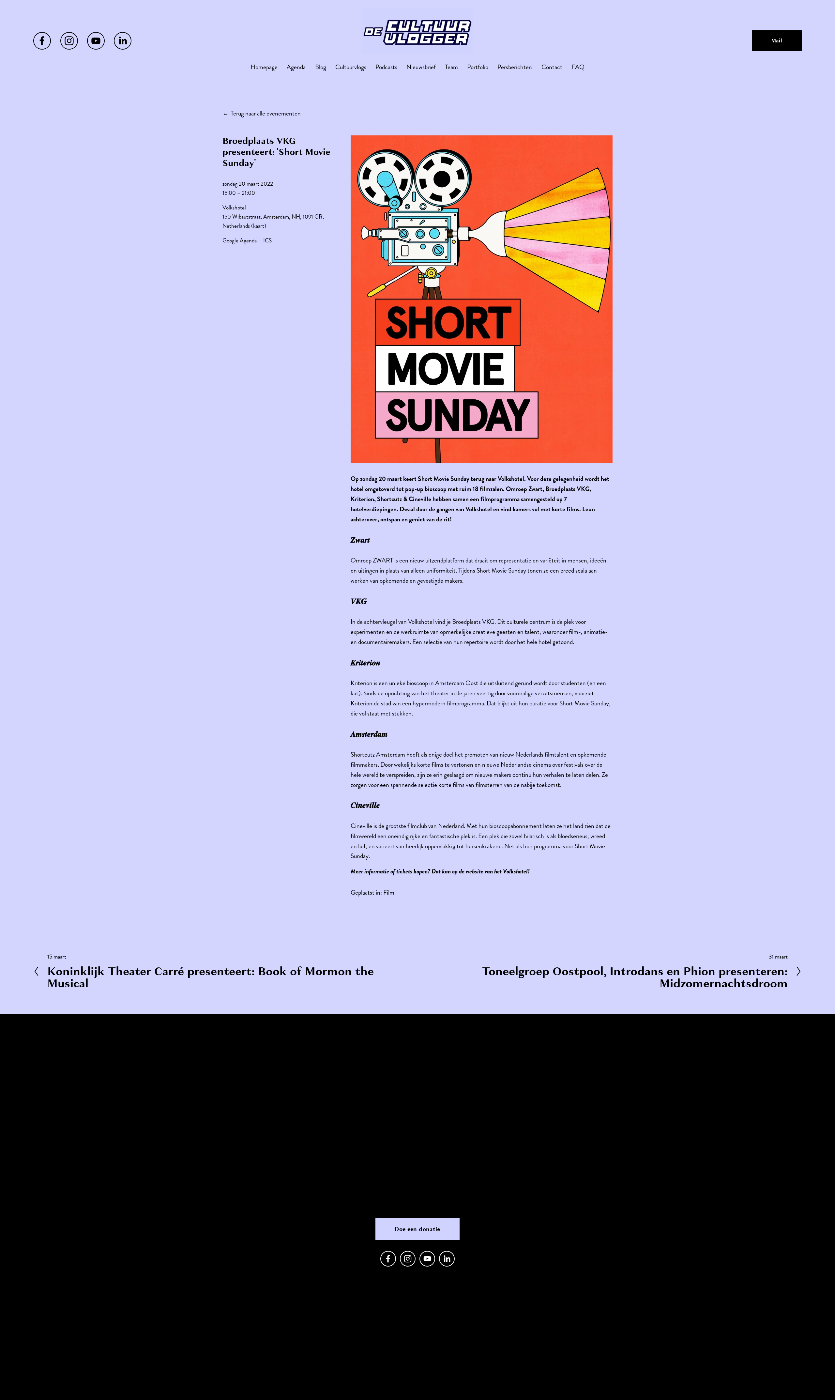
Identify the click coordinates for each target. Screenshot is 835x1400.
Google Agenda (239, 241)
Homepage (264, 67)
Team (451, 67)
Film (388, 892)
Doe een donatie (417, 1229)
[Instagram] (69, 41)
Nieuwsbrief (421, 67)
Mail (776, 40)
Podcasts (386, 67)
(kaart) (258, 226)
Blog (320, 67)
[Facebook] (42, 41)
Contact (551, 67)
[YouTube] (96, 41)
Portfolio (477, 67)
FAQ (577, 67)
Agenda (296, 67)
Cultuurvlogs (350, 67)
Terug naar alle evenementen (265, 113)
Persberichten (514, 67)
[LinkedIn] (122, 41)
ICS (267, 241)
